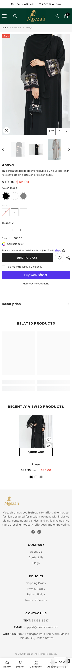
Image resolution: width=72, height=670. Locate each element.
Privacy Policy (36, 588)
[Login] (57, 16)
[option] (36, 84)
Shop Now (55, 4)
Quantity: (8, 223)
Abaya (36, 464)
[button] (59, 131)
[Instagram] (39, 531)
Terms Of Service (36, 600)
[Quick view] (49, 446)
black (31, 477)
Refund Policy (36, 594)
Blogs (36, 563)
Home (5, 27)
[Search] (15, 16)
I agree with (14, 266)
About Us (36, 551)
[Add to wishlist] (49, 439)
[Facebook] (33, 531)
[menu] (4, 16)
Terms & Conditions (32, 266)
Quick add (35, 452)
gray (41, 477)
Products (17, 27)
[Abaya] (36, 431)
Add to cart (27, 258)
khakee (36, 477)
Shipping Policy (36, 583)
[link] (59, 257)
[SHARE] (67, 257)
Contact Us (36, 557)
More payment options (36, 283)
